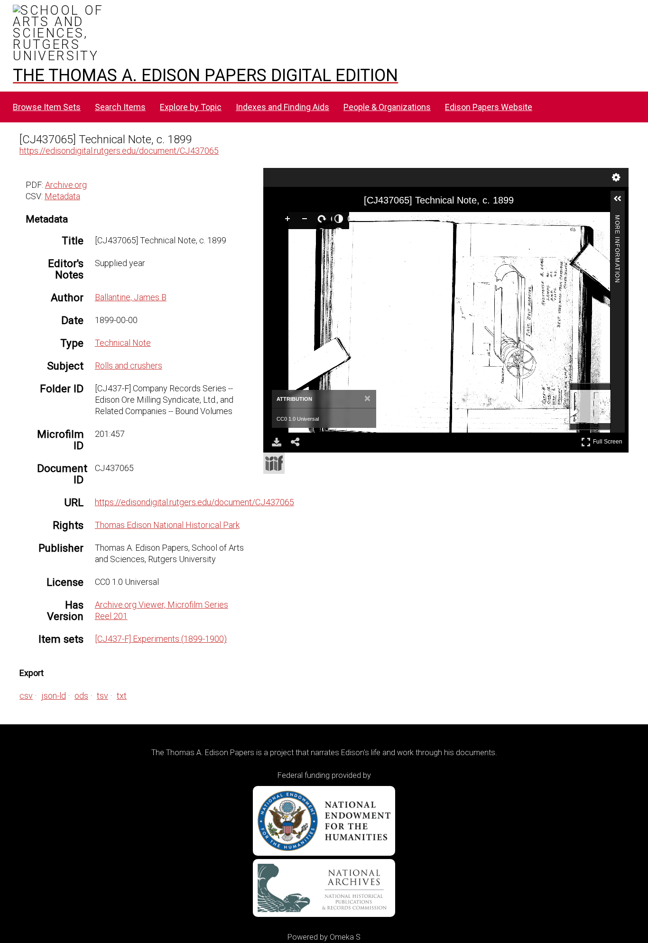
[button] (621, 202)
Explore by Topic (191, 107)
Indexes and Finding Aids (282, 107)
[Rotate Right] (323, 220)
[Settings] (616, 177)
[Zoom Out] (306, 220)
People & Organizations (387, 107)
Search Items (120, 107)
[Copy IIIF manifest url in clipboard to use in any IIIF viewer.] (274, 463)
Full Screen (609, 440)
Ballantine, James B (131, 297)
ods (81, 696)
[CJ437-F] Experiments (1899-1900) (161, 639)
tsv (102, 696)
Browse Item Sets (47, 107)
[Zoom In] (289, 220)
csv (26, 696)
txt (122, 696)
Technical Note (123, 343)
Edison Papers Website (488, 107)
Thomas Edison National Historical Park (167, 525)
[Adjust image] (340, 220)
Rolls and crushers (128, 365)
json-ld (53, 696)
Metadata (62, 196)
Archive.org (66, 185)
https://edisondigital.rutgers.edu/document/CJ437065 (119, 151)
